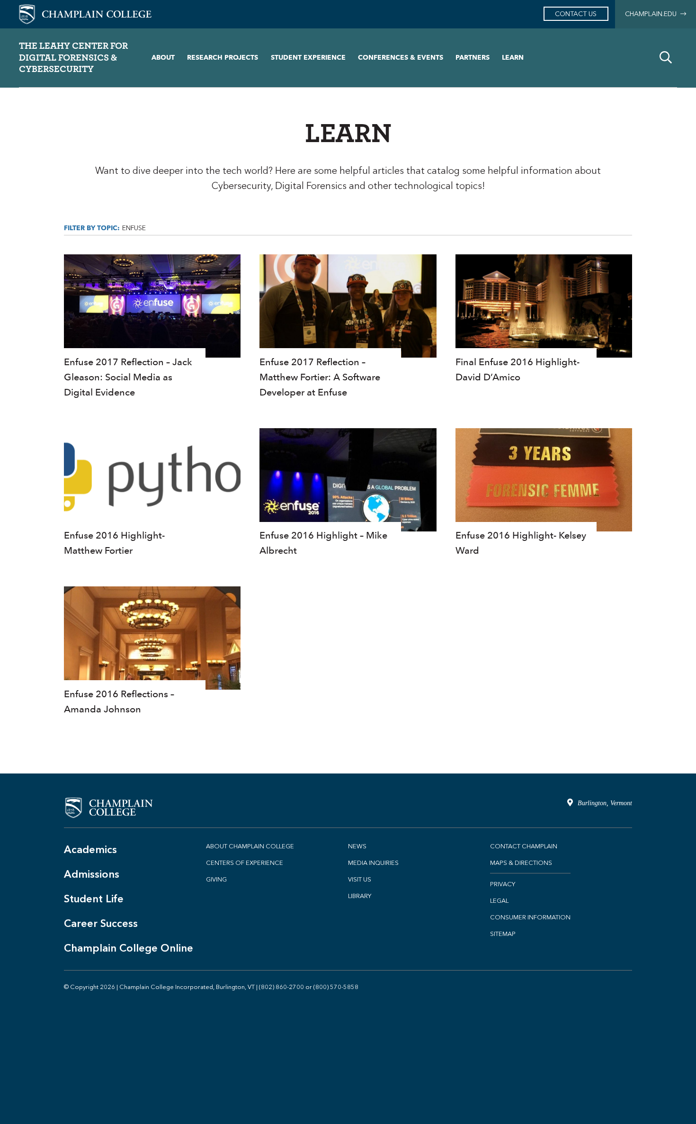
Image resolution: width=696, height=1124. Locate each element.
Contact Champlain (523, 846)
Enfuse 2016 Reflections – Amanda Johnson (152, 651)
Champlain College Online (128, 948)
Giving (216, 879)
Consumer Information (530, 917)
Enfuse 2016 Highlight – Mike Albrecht (347, 493)
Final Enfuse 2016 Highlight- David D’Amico (543, 319)
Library (359, 895)
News (357, 846)
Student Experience (308, 58)
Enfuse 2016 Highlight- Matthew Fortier (152, 493)
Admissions (91, 874)
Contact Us (576, 14)
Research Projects (222, 58)
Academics (90, 849)
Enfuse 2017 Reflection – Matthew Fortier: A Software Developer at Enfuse (347, 327)
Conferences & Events (400, 58)
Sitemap (503, 933)
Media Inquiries (373, 862)
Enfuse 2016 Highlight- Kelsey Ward (543, 493)
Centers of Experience (244, 862)
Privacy (502, 884)
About (163, 58)
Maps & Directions (521, 862)
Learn (513, 58)
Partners (472, 58)
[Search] (665, 57)
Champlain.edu (652, 14)
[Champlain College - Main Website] (85, 13)
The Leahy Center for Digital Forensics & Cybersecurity (73, 57)
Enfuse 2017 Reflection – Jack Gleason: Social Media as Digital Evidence (152, 327)
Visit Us (359, 879)
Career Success (101, 923)
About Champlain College (250, 846)
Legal (499, 900)
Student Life (94, 898)
